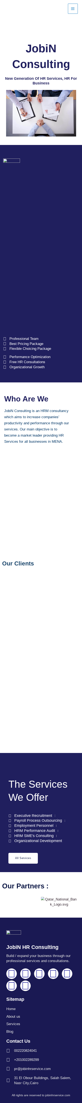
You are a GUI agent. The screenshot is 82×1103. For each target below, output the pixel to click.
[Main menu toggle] (73, 9)
